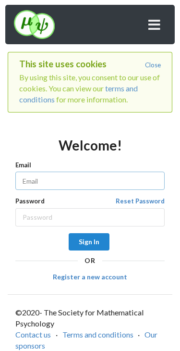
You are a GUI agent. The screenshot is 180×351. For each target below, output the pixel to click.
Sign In (89, 242)
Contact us (33, 334)
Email (23, 165)
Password (90, 201)
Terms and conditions (97, 334)
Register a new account (90, 277)
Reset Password (140, 201)
